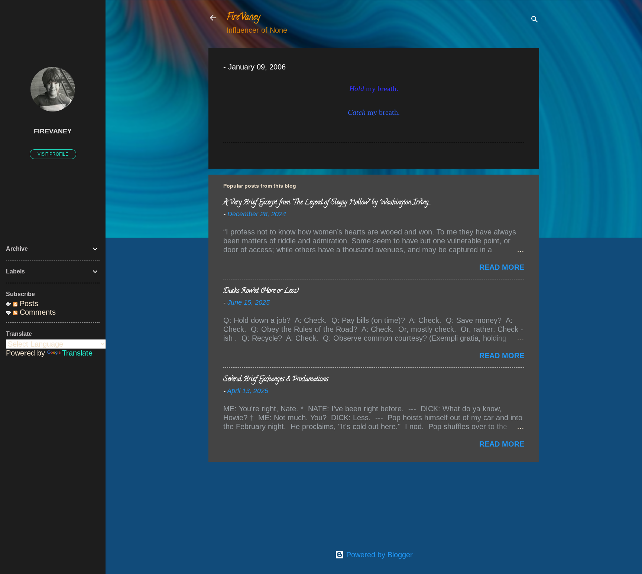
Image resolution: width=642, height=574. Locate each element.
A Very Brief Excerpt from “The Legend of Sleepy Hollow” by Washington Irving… (326, 203)
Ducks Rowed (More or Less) (261, 291)
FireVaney (243, 18)
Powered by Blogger (378, 555)
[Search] (534, 20)
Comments (36, 312)
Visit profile (53, 154)
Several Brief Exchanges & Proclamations (275, 379)
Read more (501, 267)
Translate (77, 353)
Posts (27, 303)
